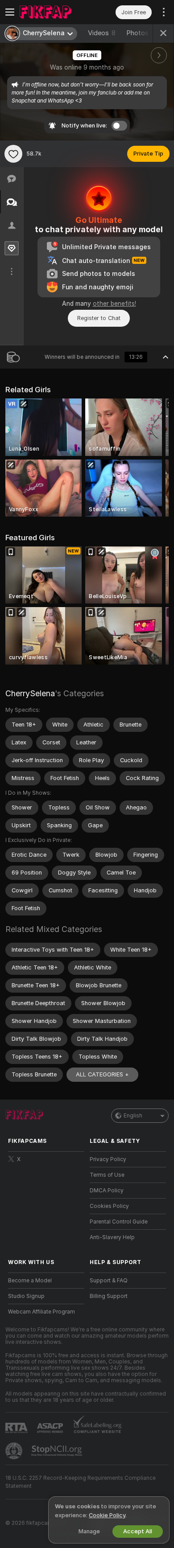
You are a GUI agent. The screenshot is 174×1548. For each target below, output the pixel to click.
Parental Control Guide (119, 1222)
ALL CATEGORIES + (102, 1074)
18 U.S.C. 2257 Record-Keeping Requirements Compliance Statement (80, 1482)
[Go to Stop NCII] (57, 1450)
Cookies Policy (109, 1206)
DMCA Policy (107, 1190)
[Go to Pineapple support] (14, 1450)
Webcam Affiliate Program (41, 1312)
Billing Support (109, 1296)
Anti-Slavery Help (112, 1237)
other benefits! (114, 303)
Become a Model (30, 1280)
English (133, 1116)
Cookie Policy (107, 1515)
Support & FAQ (109, 1280)
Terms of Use (107, 1175)
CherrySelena (30, 693)
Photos (143, 33)
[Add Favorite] (13, 154)
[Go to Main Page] (53, 12)
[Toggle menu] (10, 12)
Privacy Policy (108, 1159)
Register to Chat (98, 318)
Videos (102, 33)
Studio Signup (26, 1296)
